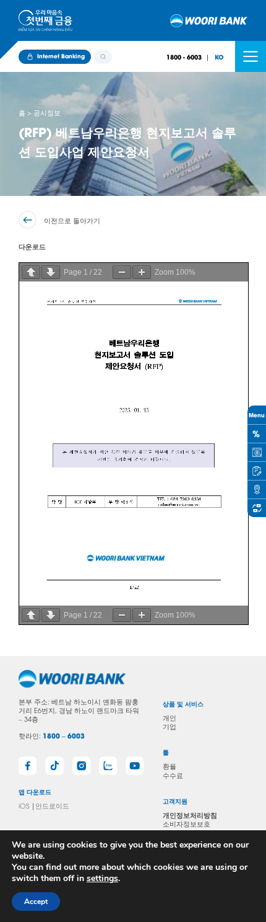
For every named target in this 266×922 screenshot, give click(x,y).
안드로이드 (52, 805)
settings (102, 878)
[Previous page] (31, 272)
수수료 (173, 774)
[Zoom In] (141, 272)
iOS (24, 805)
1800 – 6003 (64, 735)
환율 (169, 765)
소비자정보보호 (186, 823)
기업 (169, 725)
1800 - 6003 (184, 56)
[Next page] (50, 272)
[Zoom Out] (122, 272)
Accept (36, 901)
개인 (169, 717)
